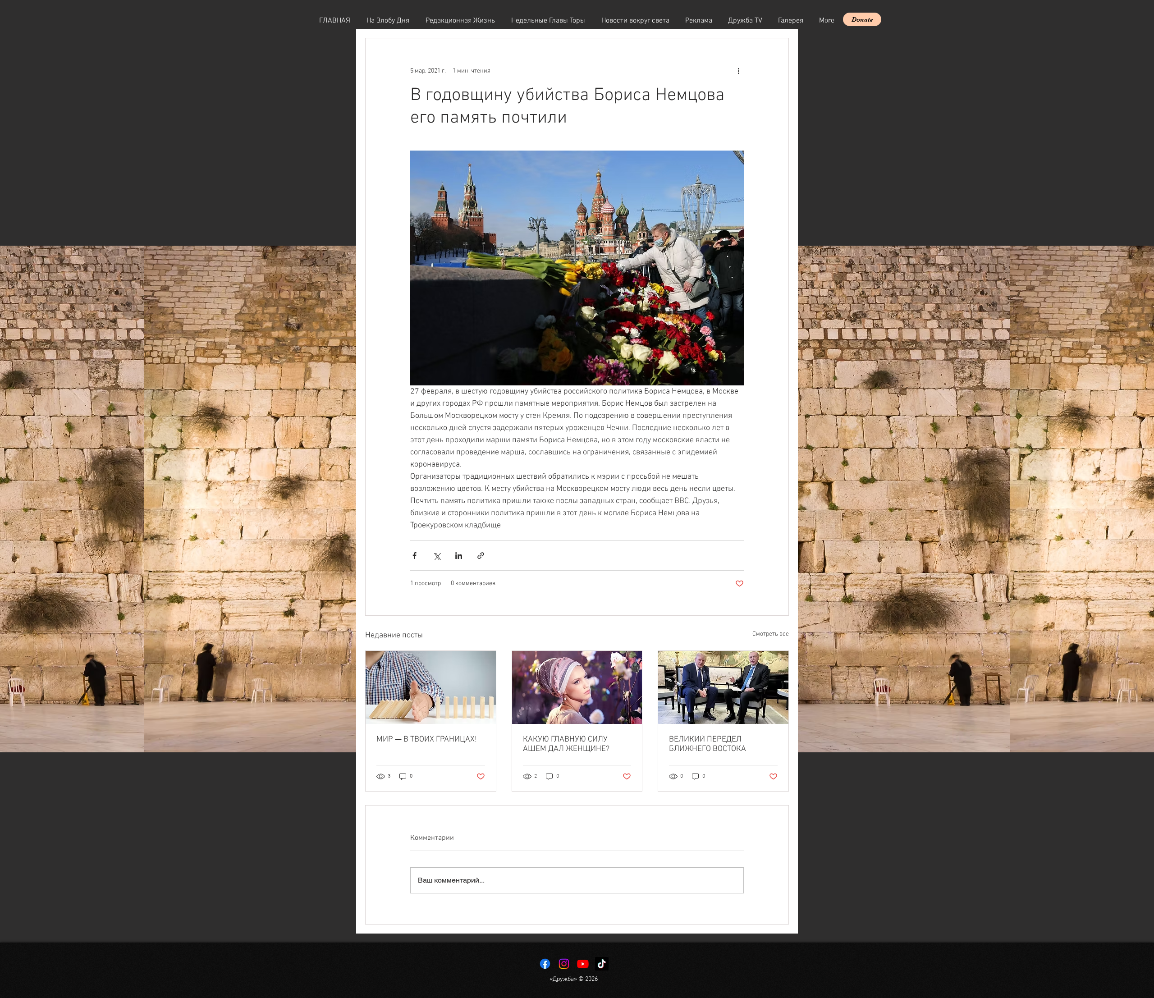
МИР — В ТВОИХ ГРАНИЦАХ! (426, 739)
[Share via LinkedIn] (458, 555)
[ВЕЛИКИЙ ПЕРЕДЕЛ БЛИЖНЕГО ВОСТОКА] (723, 687)
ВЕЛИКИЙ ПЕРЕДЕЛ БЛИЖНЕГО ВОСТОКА (707, 744)
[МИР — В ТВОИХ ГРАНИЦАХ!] (431, 687)
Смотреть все (770, 634)
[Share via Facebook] (414, 555)
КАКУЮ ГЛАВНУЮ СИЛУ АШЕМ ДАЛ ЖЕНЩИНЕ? (566, 744)
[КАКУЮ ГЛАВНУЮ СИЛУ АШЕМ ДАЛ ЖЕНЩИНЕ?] (577, 687)
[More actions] (738, 70)
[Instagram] (564, 964)
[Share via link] (480, 555)
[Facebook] (545, 964)
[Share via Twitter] (436, 555)
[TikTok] (602, 964)
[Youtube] (583, 964)
